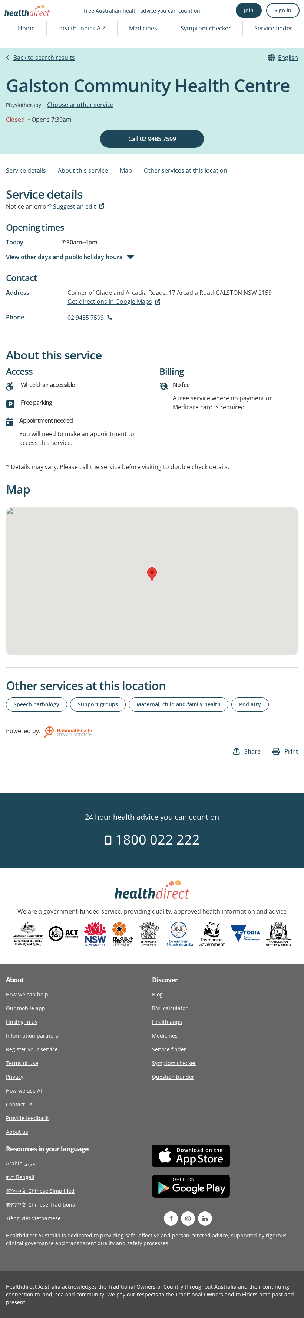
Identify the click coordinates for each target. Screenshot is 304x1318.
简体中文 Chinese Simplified (40, 1190)
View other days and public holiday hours (64, 257)
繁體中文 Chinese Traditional (41, 1204)
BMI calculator (170, 1008)
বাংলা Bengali (20, 1177)
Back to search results (44, 57)
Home (26, 28)
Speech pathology (36, 704)
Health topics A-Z (82, 28)
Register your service (32, 1049)
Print (291, 751)
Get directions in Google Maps (109, 301)
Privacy (14, 1076)
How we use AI (24, 1090)
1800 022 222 (156, 839)
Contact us (19, 1104)
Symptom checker (206, 28)
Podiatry (250, 704)
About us (17, 1131)
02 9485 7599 (85, 317)
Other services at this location (185, 170)
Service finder (273, 28)
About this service (83, 170)
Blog (157, 994)
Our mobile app (25, 1008)
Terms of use (22, 1063)
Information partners (32, 1035)
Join (249, 10)
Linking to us (21, 1021)
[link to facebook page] (171, 1218)
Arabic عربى (20, 1163)
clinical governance (30, 1243)
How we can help (27, 994)
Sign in (282, 10)
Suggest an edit (74, 206)
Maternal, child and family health (178, 704)
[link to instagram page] (188, 1218)
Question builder (173, 1076)
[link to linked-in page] (205, 1218)
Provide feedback (27, 1118)
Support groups (98, 704)
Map (126, 170)
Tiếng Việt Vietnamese (33, 1218)
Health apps (167, 1021)
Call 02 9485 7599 (152, 139)
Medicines (143, 28)
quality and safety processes (133, 1243)
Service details (26, 170)
